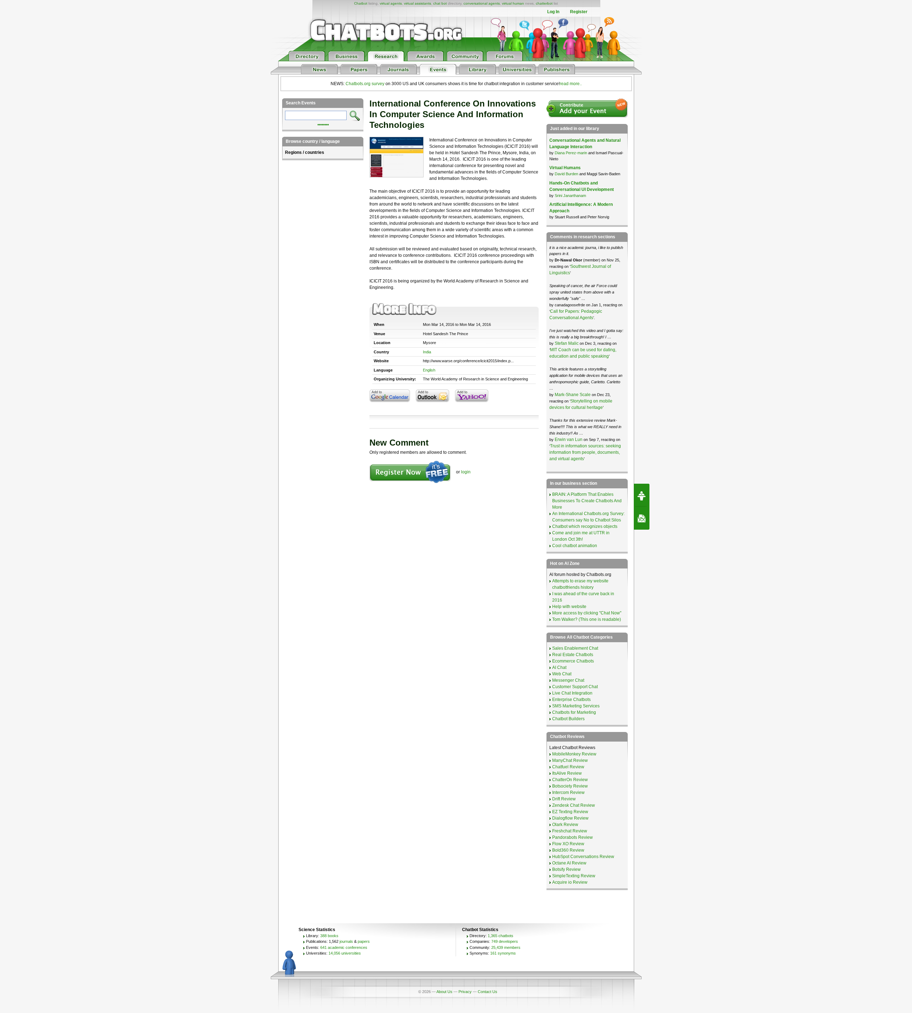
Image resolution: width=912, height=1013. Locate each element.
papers (364, 941)
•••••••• (323, 124)
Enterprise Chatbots (571, 699)
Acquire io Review (569, 882)
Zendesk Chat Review (573, 805)
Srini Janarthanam (570, 195)
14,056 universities (344, 953)
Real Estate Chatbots (572, 654)
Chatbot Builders (568, 718)
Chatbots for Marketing (574, 712)
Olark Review (565, 824)
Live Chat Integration (572, 693)
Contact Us (487, 991)
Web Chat (561, 673)
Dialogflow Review (570, 818)
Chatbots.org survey (365, 83)
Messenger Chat (568, 680)
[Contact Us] (641, 518)
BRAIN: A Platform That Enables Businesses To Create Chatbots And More (587, 501)
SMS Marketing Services (576, 705)
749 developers (504, 941)
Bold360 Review (568, 850)
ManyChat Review (570, 760)
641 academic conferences (343, 947)
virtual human (513, 3)
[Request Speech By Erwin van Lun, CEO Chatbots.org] (641, 495)
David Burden (566, 174)
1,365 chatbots (500, 936)
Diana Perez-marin (571, 153)
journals (346, 941)
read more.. (571, 83)
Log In (553, 11)
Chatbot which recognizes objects (584, 526)
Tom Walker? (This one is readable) (586, 619)
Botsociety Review (570, 786)
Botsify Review (566, 869)
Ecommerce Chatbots (573, 661)
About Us (444, 991)
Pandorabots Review (572, 837)
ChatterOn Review (570, 779)
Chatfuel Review (568, 766)
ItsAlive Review (567, 773)
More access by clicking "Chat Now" (586, 613)
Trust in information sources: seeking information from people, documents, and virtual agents (585, 452)
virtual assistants (417, 3)
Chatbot (360, 3)
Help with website (569, 606)
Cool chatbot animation (574, 545)
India (427, 352)
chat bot (440, 3)
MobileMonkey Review (574, 754)
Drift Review (564, 798)
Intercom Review (568, 792)
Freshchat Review (569, 830)
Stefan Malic (567, 343)
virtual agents (391, 3)
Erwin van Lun (569, 439)
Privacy (465, 991)
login (466, 471)
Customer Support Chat (575, 686)
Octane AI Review (569, 863)
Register (578, 11)
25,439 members (505, 947)
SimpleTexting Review (573, 875)
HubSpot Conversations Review (583, 856)
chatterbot (544, 3)
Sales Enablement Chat (575, 648)
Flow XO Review (568, 843)
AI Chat (559, 667)
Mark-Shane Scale (573, 394)
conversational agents (481, 3)
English (429, 370)
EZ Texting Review (570, 811)
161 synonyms (503, 953)
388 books (329, 936)
